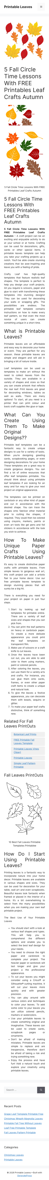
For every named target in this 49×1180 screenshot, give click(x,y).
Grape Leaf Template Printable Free (23, 1114)
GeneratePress (24, 1175)
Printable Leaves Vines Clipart (26, 751)
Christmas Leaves (14, 1155)
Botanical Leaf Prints (25, 734)
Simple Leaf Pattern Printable (24, 765)
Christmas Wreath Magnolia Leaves (23, 1118)
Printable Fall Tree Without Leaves (23, 1123)
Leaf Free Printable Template (20, 1128)
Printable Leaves (18, 7)
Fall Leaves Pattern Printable (20, 1132)
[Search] (41, 1090)
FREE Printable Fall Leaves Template (24, 742)
